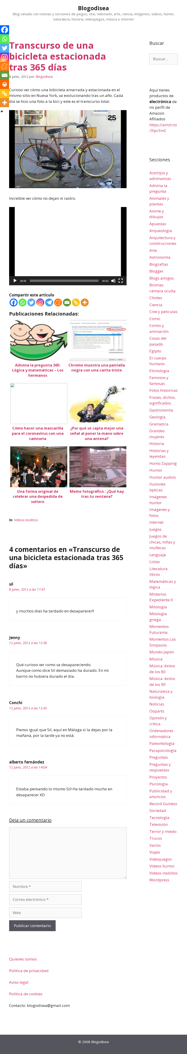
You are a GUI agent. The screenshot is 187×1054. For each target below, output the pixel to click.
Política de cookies (25, 993)
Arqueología (160, 230)
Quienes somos (23, 959)
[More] (85, 302)
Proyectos (158, 777)
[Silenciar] (113, 280)
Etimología (159, 370)
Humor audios (162, 477)
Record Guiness (163, 803)
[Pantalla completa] (120, 280)
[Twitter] (31, 302)
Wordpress (159, 879)
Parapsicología (163, 750)
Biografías (158, 264)
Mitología (158, 606)
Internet (156, 522)
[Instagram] (40, 302)
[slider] (64, 281)
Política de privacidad (29, 970)
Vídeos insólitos (26, 520)
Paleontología (161, 743)
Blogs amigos (161, 278)
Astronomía (160, 257)
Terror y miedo (163, 831)
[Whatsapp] (22, 302)
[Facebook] (14, 302)
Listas (154, 561)
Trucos (155, 838)
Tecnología (159, 817)
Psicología (158, 783)
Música (156, 659)
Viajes (154, 852)
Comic (155, 318)
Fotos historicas (163, 390)
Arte (153, 250)
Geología (157, 417)
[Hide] (2, 111)
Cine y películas (163, 311)
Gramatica (159, 424)
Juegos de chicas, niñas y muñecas (162, 541)
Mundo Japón (161, 652)
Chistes (155, 297)
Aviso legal (19, 982)
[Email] (67, 302)
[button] (68, 246)
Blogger (156, 271)
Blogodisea (93, 8)
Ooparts (156, 711)
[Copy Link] (76, 302)
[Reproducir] (15, 280)
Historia (156, 443)
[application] (68, 246)
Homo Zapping (163, 463)
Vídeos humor (162, 866)
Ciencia (155, 304)
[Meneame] (58, 302)
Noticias (156, 704)
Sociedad (157, 810)
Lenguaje (157, 554)
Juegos (155, 529)
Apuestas (157, 223)
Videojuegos (160, 859)
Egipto (155, 351)
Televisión (158, 824)
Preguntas (158, 757)
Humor (155, 470)
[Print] (4, 84)
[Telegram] (49, 302)
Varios (155, 845)
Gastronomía (161, 410)
